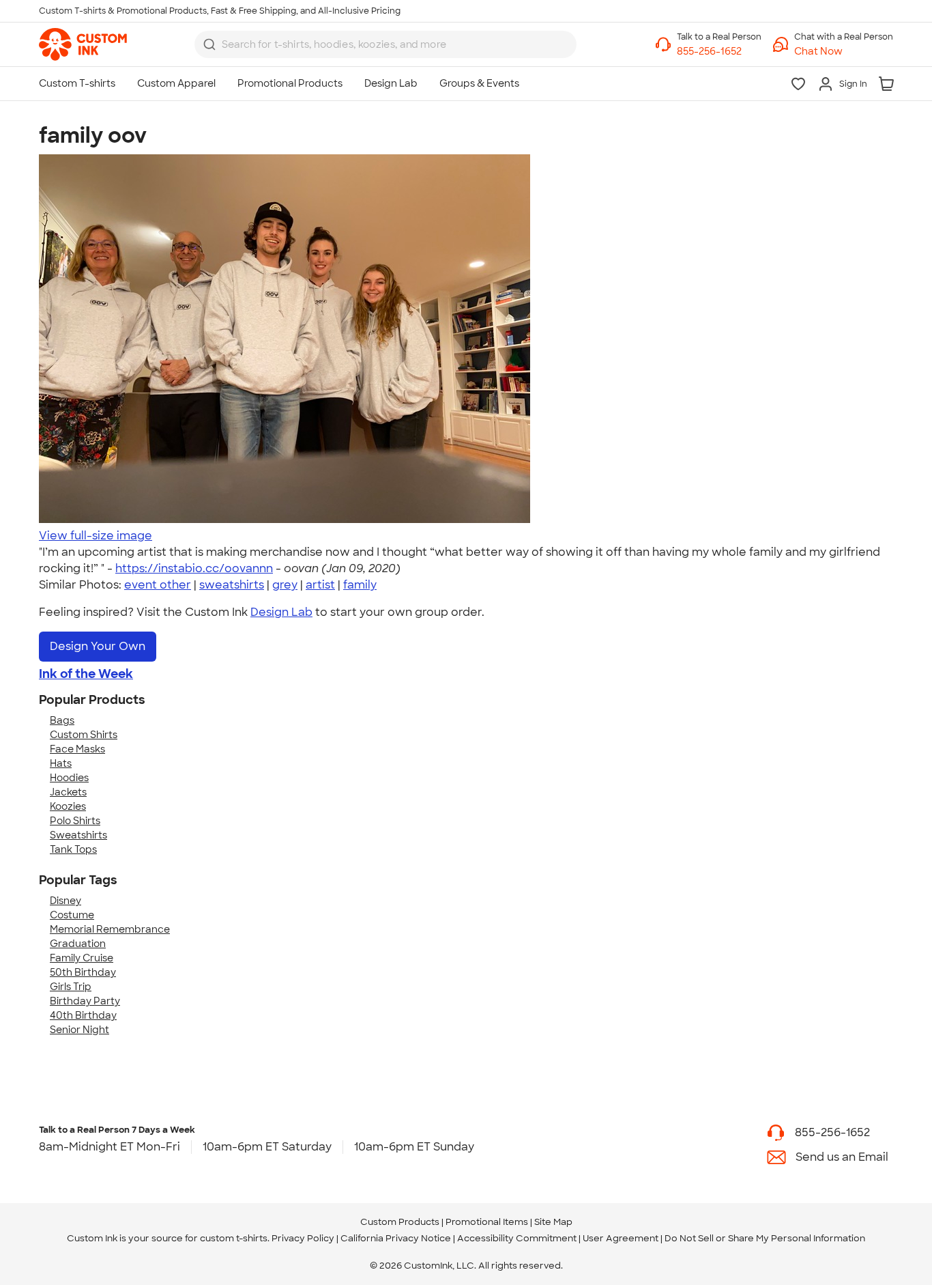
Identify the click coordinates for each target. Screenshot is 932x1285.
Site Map (553, 1222)
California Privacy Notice (395, 1238)
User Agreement (620, 1238)
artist (320, 585)
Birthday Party (85, 1001)
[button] (843, 51)
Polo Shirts (75, 821)
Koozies (68, 806)
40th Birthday (83, 1015)
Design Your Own (97, 646)
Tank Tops (73, 849)
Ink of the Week (86, 674)
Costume (72, 915)
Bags (62, 720)
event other (157, 585)
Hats (61, 763)
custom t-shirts (233, 1238)
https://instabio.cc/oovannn (194, 568)
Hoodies (69, 778)
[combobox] (385, 44)
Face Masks (77, 749)
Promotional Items (487, 1222)
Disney (65, 900)
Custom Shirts (83, 735)
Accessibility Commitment (517, 1238)
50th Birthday (83, 972)
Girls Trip (70, 986)
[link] (83, 44)
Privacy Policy (303, 1238)
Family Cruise (81, 958)
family (360, 585)
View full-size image (95, 535)
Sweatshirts (78, 835)
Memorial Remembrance (110, 929)
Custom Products (399, 1222)
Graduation (78, 943)
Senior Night (79, 1029)
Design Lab (281, 612)
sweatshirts (231, 585)
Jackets (68, 792)
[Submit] (209, 44)
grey (284, 585)
